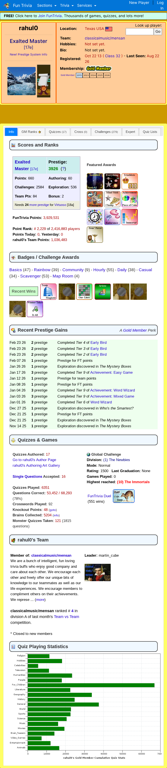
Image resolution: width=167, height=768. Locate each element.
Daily (122, 269)
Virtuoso (60, 205)
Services (85, 5)
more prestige (39, 205)
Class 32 (112, 56)
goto (53, 510)
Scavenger (31, 276)
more (40, 600)
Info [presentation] (11, 132)
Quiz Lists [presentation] (150, 132)
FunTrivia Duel (99, 496)
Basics (16, 269)
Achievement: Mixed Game (112, 396)
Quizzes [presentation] (58, 132)
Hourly (100, 269)
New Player (139, 2)
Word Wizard (101, 402)
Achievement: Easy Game (111, 372)
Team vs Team (66, 617)
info (56, 515)
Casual (145, 269)
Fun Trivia (21, 5)
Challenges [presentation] (106, 132)
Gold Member (68, 75)
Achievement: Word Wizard (112, 390)
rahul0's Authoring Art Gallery (36, 465)
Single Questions (27, 476)
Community (73, 269)
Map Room (63, 276)
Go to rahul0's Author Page (34, 460)
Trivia (65, 5)
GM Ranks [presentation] (30, 132)
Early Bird (98, 343)
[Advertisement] (83, 113)
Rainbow (43, 269)
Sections (45, 5)
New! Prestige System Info (28, 54)
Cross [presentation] (80, 132)
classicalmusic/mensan (105, 38)
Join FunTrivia (50, 16)
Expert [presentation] (130, 132)
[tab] (11, 132)
